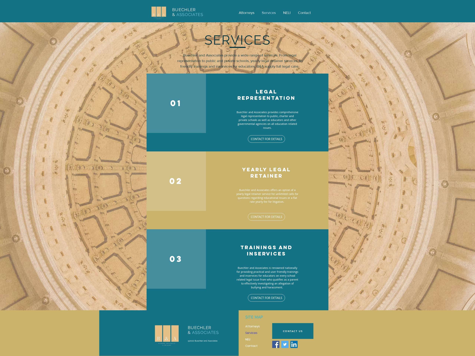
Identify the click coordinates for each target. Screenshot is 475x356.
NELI (247, 339)
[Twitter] (285, 344)
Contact (251, 346)
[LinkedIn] (294, 344)
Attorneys (252, 326)
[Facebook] (275, 344)
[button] (266, 217)
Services (251, 333)
